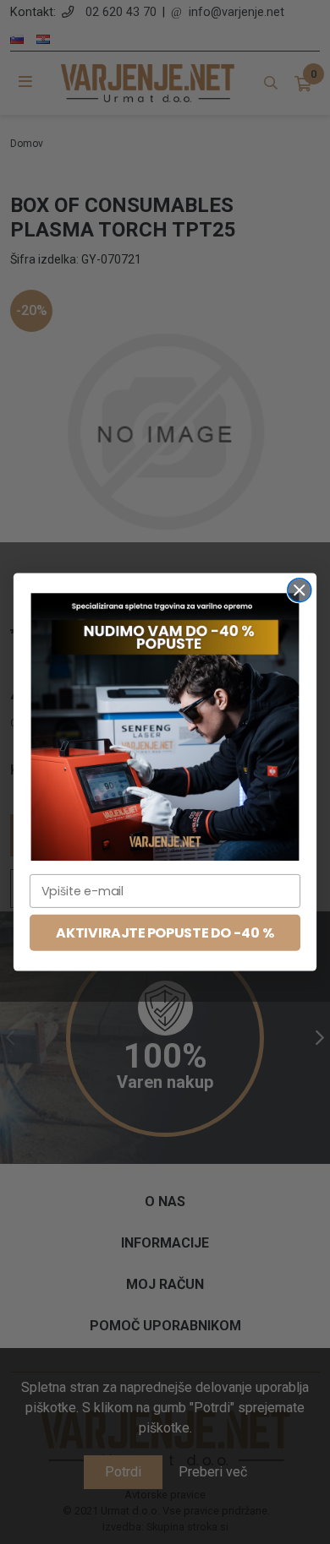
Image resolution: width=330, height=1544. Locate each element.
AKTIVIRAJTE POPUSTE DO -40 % (165, 932)
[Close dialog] (299, 590)
